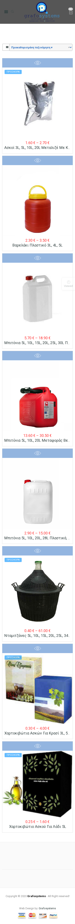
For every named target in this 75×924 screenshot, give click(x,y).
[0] (71, 13)
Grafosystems (47, 908)
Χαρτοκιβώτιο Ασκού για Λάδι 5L (37, 826)
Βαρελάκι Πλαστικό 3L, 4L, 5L (37, 245)
